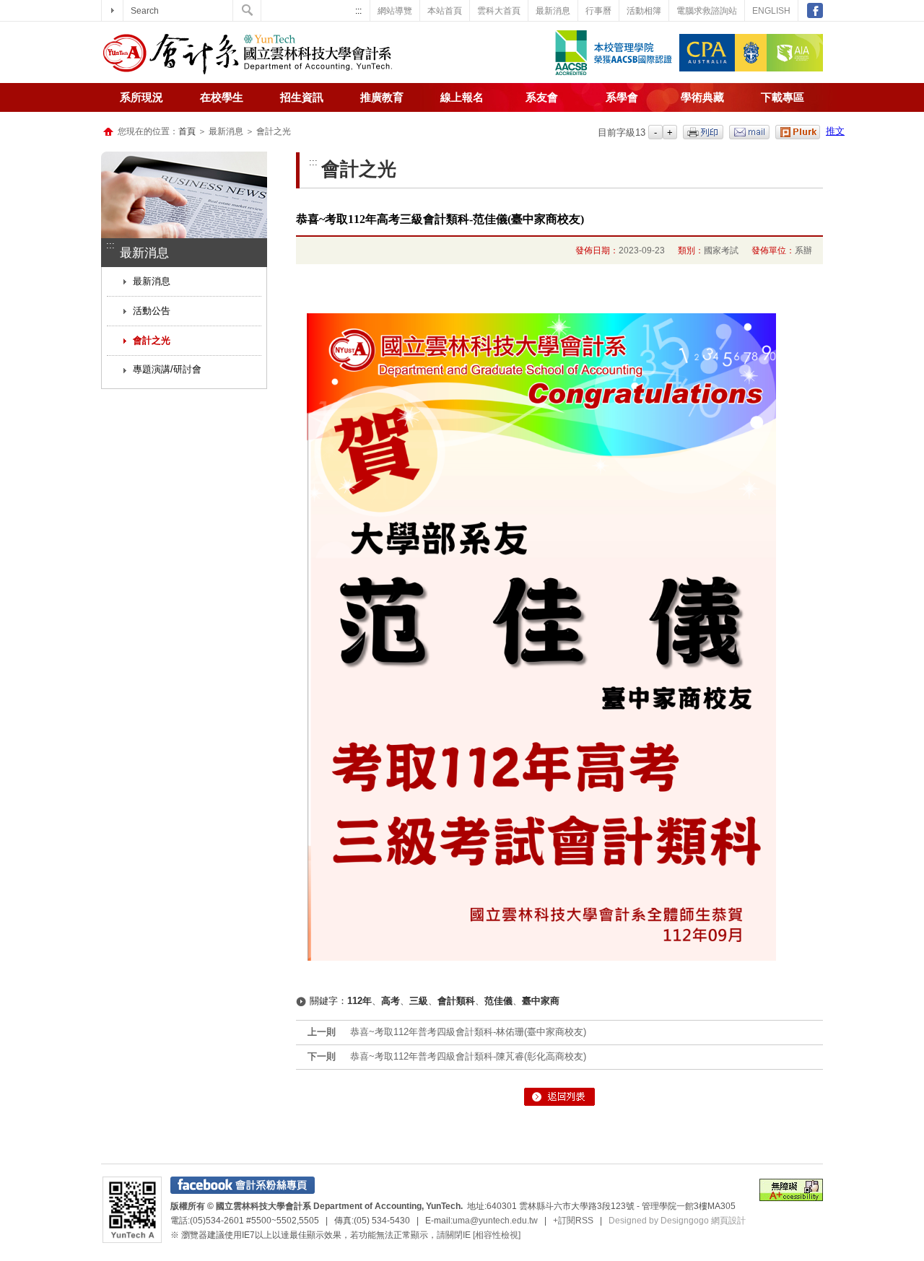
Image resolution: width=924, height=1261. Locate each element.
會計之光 (151, 340)
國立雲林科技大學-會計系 (247, 54)
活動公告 (151, 310)
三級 (418, 1000)
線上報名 (462, 97)
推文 (835, 131)
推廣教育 (382, 97)
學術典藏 (702, 97)
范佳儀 (498, 1000)
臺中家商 (540, 1000)
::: (358, 11)
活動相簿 (644, 11)
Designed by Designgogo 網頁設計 (677, 1221)
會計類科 (456, 1000)
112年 (359, 1000)
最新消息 (553, 11)
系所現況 (141, 97)
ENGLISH (771, 11)
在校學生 (221, 97)
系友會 (542, 97)
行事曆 (598, 11)
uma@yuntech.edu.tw (495, 1221)
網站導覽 (395, 11)
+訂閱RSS (573, 1221)
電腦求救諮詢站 (706, 11)
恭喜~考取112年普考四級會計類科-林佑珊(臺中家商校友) (468, 1031)
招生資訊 (301, 97)
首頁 (187, 131)
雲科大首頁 (498, 11)
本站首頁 (444, 11)
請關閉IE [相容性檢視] (478, 1235)
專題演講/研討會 (167, 369)
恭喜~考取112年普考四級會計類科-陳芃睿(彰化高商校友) (468, 1056)
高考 (390, 1000)
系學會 (622, 97)
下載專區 (782, 97)
